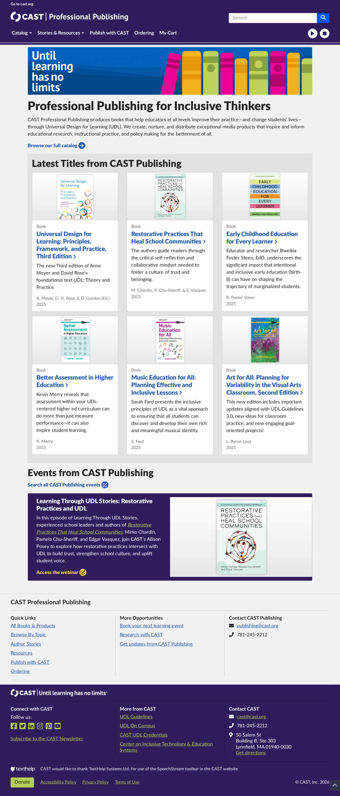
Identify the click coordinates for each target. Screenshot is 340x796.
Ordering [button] (144, 33)
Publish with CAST (30, 662)
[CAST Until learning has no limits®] (59, 693)
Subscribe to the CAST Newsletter (47, 739)
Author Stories (26, 644)
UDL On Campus (137, 726)
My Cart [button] (168, 33)
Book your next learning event (152, 626)
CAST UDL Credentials (144, 735)
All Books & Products (33, 626)
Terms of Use (127, 782)
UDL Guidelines (136, 717)
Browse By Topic (28, 635)
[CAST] (22, 4)
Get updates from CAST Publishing (156, 644)
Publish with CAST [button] (109, 33)
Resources (21, 653)
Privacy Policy (95, 782)
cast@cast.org (251, 717)
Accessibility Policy (58, 782)
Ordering (20, 671)
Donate (22, 782)
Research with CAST (141, 635)
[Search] (323, 18)
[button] (22, 33)
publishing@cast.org (257, 626)
